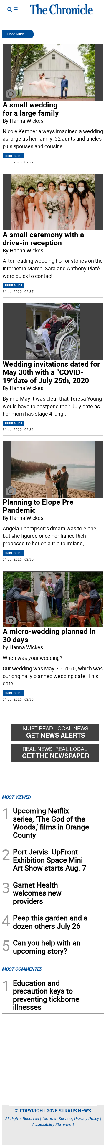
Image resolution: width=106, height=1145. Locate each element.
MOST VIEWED (16, 797)
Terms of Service (57, 1118)
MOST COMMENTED (22, 969)
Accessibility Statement (53, 1124)
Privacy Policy (86, 1118)
